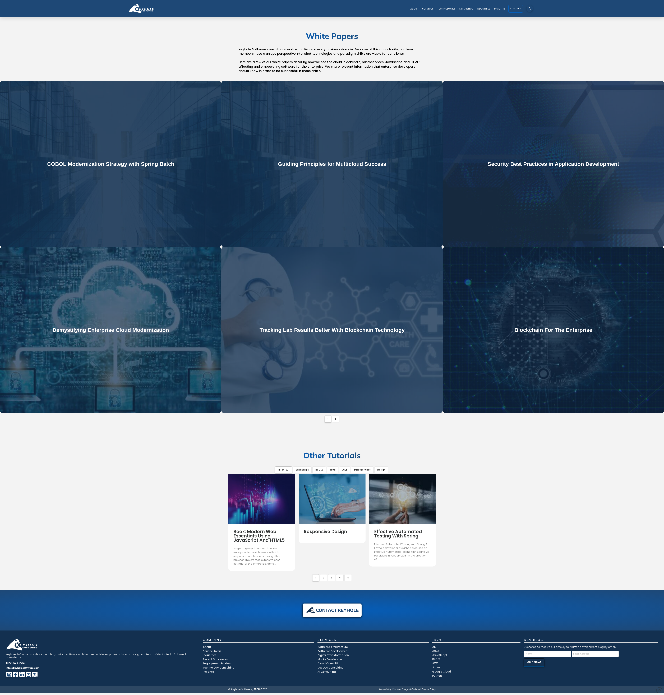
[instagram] (9, 674)
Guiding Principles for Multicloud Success (332, 164)
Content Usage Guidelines (406, 689)
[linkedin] (22, 674)
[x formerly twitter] (35, 674)
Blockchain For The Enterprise (553, 330)
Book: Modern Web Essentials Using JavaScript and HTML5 (259, 536)
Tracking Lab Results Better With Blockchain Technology (332, 330)
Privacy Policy (429, 689)
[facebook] (15, 674)
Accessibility (385, 689)
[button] (530, 8)
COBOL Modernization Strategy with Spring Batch (110, 164)
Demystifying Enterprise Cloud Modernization (111, 330)
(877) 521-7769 (15, 663)
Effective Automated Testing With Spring (398, 534)
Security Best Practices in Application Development (553, 164)
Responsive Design (325, 532)
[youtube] (28, 674)
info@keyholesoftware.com (22, 667)
